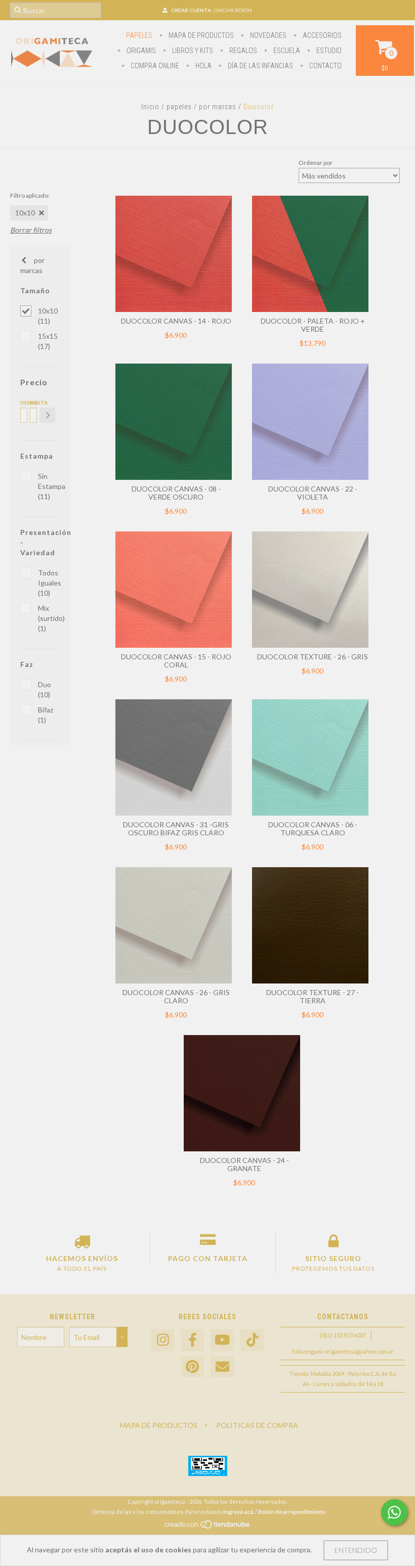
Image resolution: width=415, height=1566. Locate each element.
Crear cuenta (191, 10)
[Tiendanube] (207, 1527)
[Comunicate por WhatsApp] (394, 1512)
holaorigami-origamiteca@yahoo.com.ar (343, 1351)
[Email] (222, 1367)
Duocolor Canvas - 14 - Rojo (176, 321)
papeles (139, 35)
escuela (286, 51)
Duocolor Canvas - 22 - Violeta (312, 492)
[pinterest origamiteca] (192, 1367)
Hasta (32, 402)
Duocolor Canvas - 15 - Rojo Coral (176, 660)
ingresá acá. (238, 1511)
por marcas (217, 107)
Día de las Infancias (259, 66)
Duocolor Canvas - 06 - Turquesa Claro (312, 828)
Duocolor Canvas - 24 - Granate (244, 1164)
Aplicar (47, 415)
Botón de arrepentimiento (292, 1511)
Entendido (356, 1550)
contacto (325, 66)
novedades (267, 35)
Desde (23, 402)
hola (203, 66)
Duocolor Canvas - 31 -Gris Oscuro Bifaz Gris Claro (176, 828)
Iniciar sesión (233, 10)
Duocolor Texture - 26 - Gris (312, 656)
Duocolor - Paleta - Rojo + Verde (313, 325)
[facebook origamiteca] (192, 1340)
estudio (328, 51)
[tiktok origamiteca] (252, 1340)
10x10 (25, 212)
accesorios (321, 35)
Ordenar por (316, 162)
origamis (140, 51)
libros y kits (192, 51)
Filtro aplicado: (30, 195)
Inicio (150, 107)
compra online (154, 66)
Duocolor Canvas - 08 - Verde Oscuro (176, 492)
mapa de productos (200, 35)
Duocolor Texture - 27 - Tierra (312, 996)
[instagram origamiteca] (162, 1340)
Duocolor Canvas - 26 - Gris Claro (176, 996)
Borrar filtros (31, 230)
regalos (242, 51)
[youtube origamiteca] (222, 1340)
